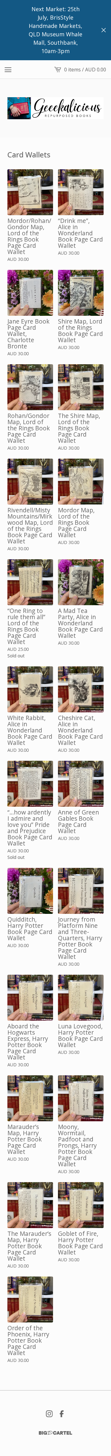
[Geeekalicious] (55, 108)
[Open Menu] (8, 69)
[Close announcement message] (104, 30)
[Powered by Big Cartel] (55, 1432)
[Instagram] (49, 1413)
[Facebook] (61, 1413)
